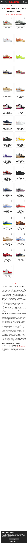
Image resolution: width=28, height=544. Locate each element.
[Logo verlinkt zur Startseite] (14, 2)
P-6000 (22, 8)
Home (3, 5)
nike (11, 5)
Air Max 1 (8, 8)
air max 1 (15, 5)
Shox (19, 8)
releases (7, 5)
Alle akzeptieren (14, 539)
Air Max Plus (14, 8)
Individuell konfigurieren (14, 541)
